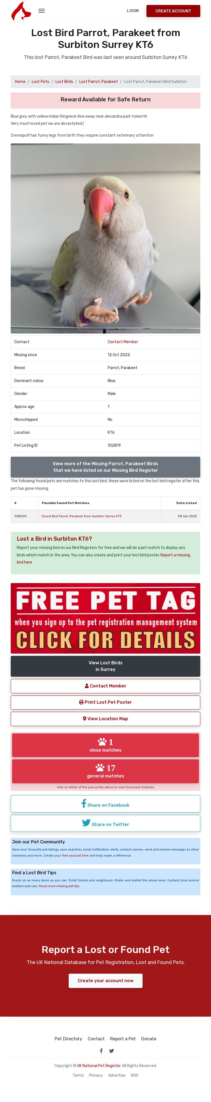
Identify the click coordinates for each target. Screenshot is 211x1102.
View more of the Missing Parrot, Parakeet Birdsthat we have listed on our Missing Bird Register (105, 467)
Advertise (117, 1075)
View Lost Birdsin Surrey (106, 666)
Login (133, 11)
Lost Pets (40, 81)
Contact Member (123, 342)
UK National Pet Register (98, 1065)
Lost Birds (64, 81)
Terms (78, 1075)
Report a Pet (123, 1039)
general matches (105, 771)
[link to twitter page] (111, 1050)
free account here (75, 855)
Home (20, 81)
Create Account (173, 11)
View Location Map (107, 718)
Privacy (96, 1075)
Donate (148, 1039)
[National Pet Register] (21, 11)
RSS (134, 1075)
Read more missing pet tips (59, 886)
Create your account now (106, 980)
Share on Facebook (107, 805)
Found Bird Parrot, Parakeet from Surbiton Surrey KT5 (81, 516)
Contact (96, 1039)
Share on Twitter (110, 824)
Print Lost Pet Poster (108, 702)
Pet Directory (68, 1039)
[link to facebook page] (101, 1050)
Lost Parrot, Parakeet (98, 81)
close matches (105, 745)
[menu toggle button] (41, 11)
